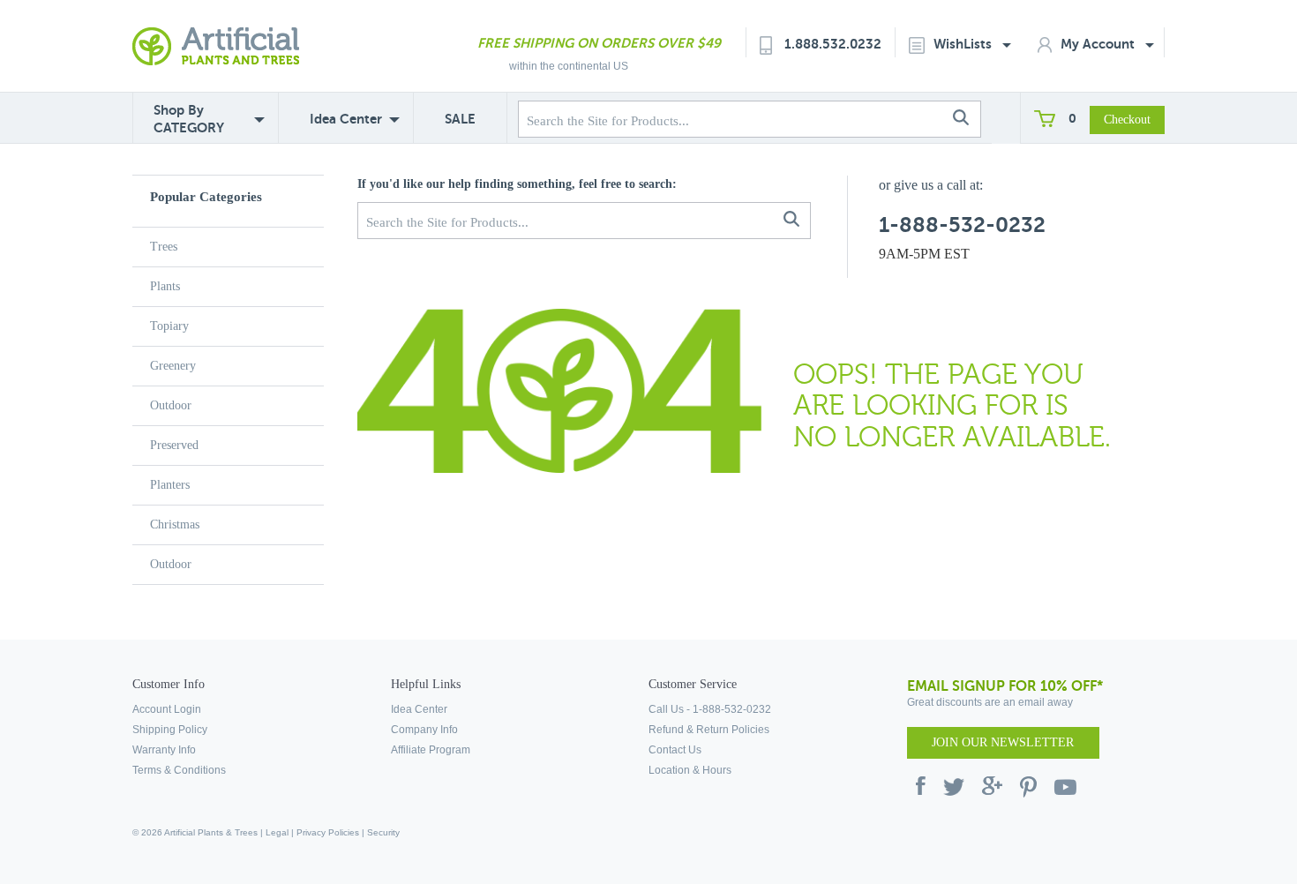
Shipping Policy (169, 729)
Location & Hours (689, 770)
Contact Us (674, 750)
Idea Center (346, 118)
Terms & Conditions (179, 770)
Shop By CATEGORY (189, 118)
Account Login (166, 709)
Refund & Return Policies (708, 729)
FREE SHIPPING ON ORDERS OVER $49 (599, 42)
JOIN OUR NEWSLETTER (1003, 742)
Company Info (424, 729)
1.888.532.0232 (832, 43)
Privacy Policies (327, 832)
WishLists (964, 43)
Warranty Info (164, 750)
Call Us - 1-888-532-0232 (709, 709)
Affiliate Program (430, 750)
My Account (1099, 43)
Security (383, 832)
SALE (460, 118)
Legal (277, 832)
